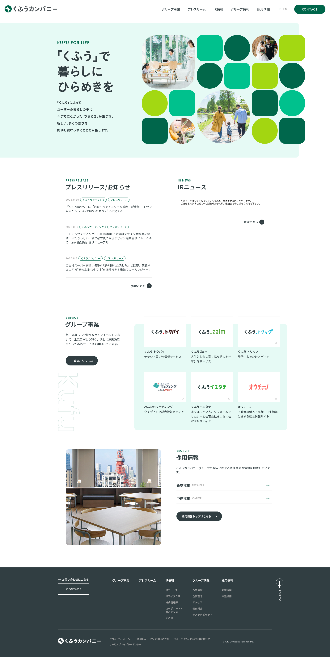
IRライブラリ (173, 596)
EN (285, 9)
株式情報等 (172, 602)
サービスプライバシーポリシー (125, 644)
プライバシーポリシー (120, 639)
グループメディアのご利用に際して (192, 639)
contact (73, 589)
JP (279, 9)
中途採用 (227, 596)
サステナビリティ (202, 614)
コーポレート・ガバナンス (174, 610)
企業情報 (197, 590)
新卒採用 (227, 590)
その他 (169, 618)
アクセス (197, 602)
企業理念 (197, 596)
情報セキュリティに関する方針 (153, 639)
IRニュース (172, 590)
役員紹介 (197, 608)
